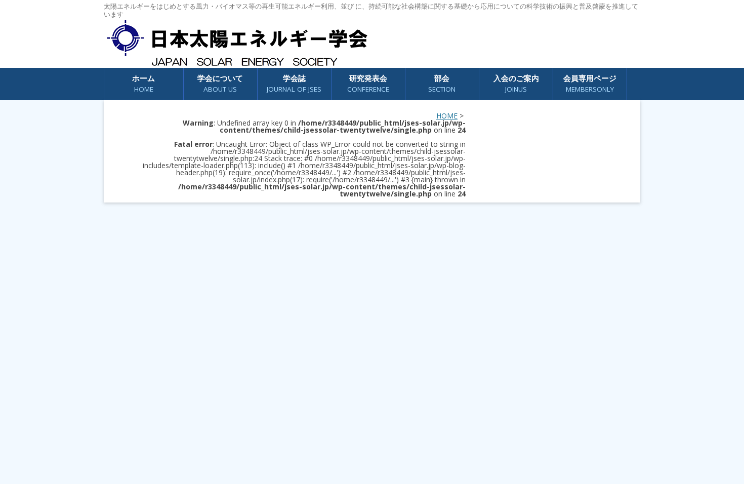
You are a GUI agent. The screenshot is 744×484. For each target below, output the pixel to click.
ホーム (143, 83)
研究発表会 (368, 83)
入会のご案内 (516, 83)
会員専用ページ (589, 83)
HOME (447, 115)
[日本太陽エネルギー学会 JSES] (237, 43)
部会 (442, 83)
